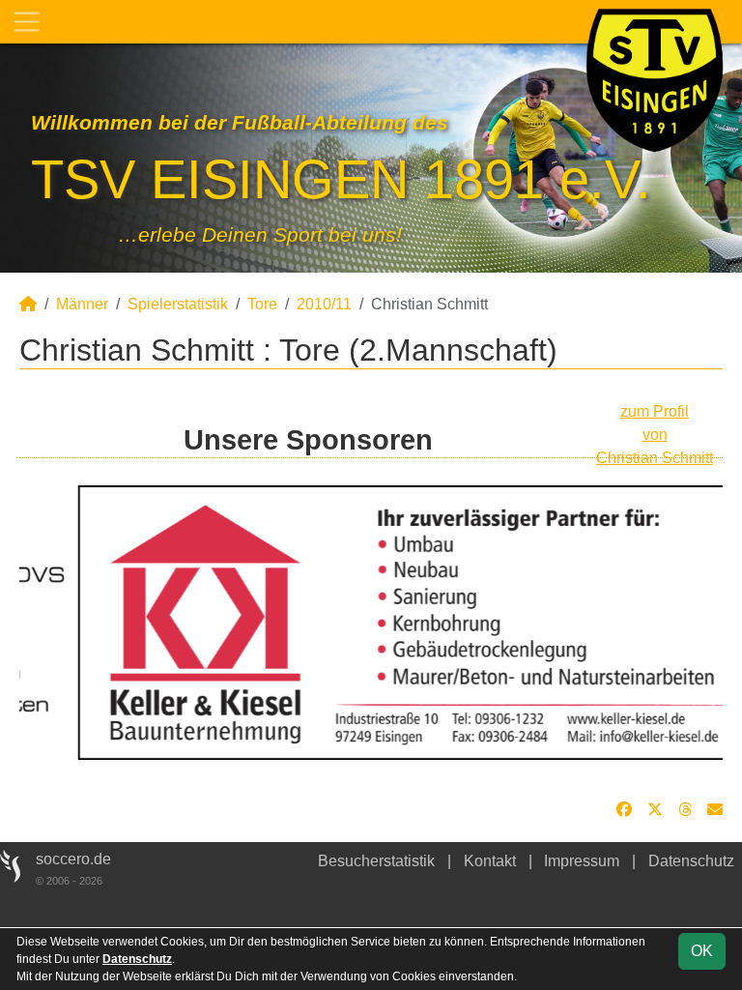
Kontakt (490, 861)
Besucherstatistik (376, 861)
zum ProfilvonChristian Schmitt (654, 434)
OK (702, 951)
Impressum (581, 861)
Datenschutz (691, 861)
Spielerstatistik (178, 304)
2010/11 (324, 304)
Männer (82, 304)
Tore (262, 304)
